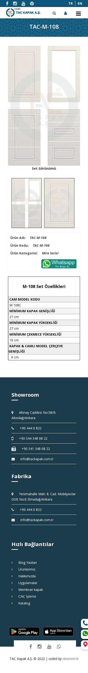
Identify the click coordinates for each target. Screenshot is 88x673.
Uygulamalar (26, 583)
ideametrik (70, 658)
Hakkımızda (25, 576)
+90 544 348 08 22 (31, 438)
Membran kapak (29, 589)
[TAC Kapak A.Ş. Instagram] (39, 646)
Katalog (22, 603)
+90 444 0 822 (29, 428)
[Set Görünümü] (44, 106)
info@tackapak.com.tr (37, 459)
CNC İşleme (25, 596)
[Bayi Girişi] (66, 13)
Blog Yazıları (26, 562)
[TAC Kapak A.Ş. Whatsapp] (58, 646)
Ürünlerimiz (25, 569)
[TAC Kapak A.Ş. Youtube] (49, 646)
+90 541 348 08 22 (34, 448)
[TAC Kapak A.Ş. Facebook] (30, 646)
